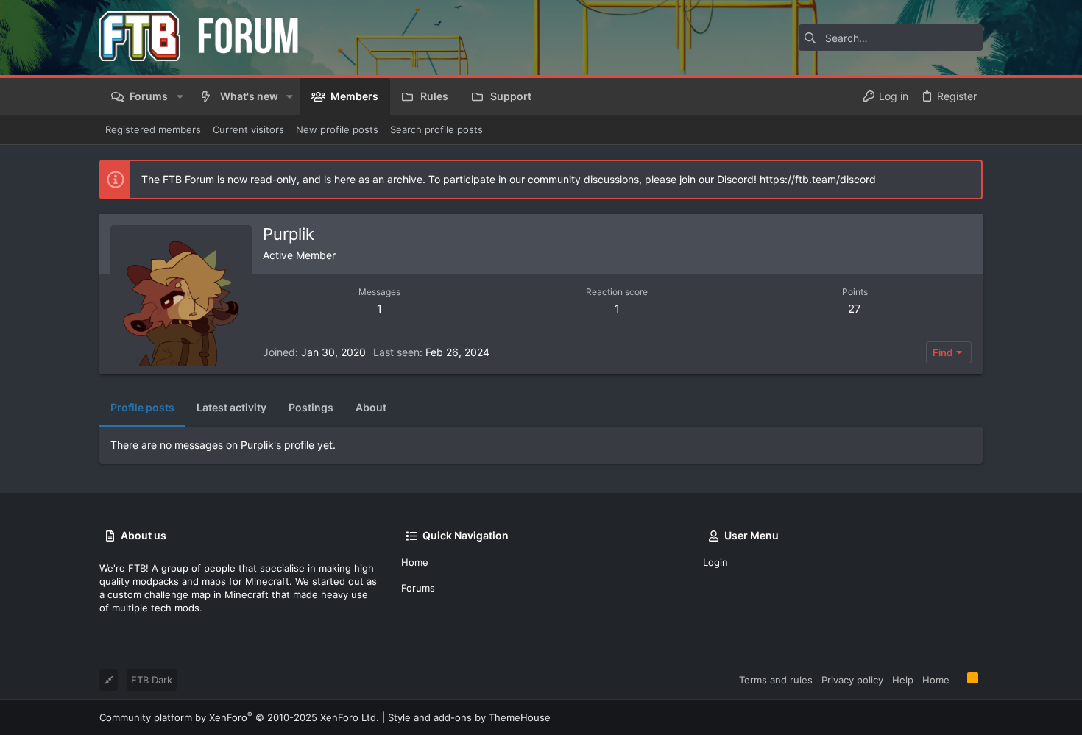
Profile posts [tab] (142, 407)
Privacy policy (852, 680)
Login (715, 562)
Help (902, 680)
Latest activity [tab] (231, 407)
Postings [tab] (311, 407)
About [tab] (371, 407)
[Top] (958, 679)
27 (854, 309)
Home (414, 562)
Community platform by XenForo (239, 717)
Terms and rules (776, 680)
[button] (179, 96)
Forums (418, 588)
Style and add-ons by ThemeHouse (469, 717)
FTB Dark (151, 680)
